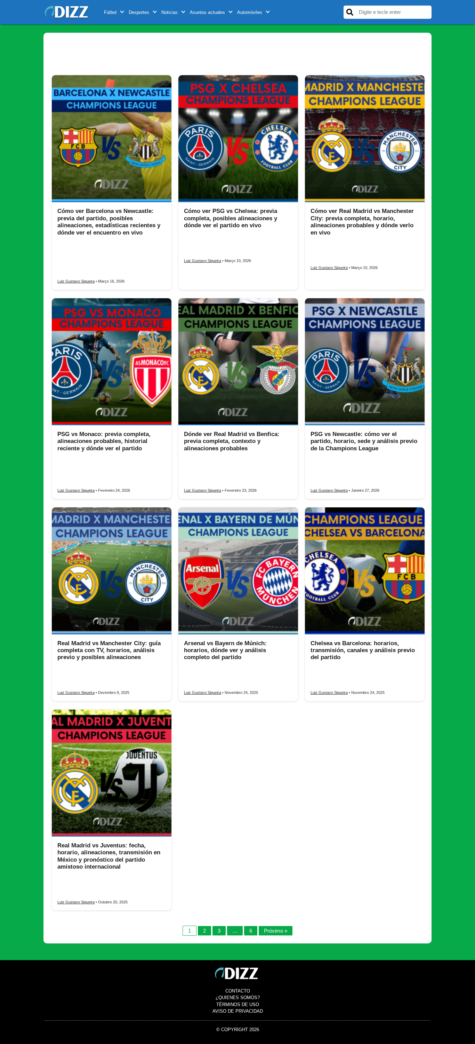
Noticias (169, 12)
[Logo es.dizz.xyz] (67, 11)
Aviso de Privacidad (237, 1011)
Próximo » (275, 931)
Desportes (139, 12)
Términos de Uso (237, 1004)
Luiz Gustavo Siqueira (76, 281)
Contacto (237, 991)
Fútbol (110, 12)
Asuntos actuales (207, 12)
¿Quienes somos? (238, 997)
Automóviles (249, 12)
